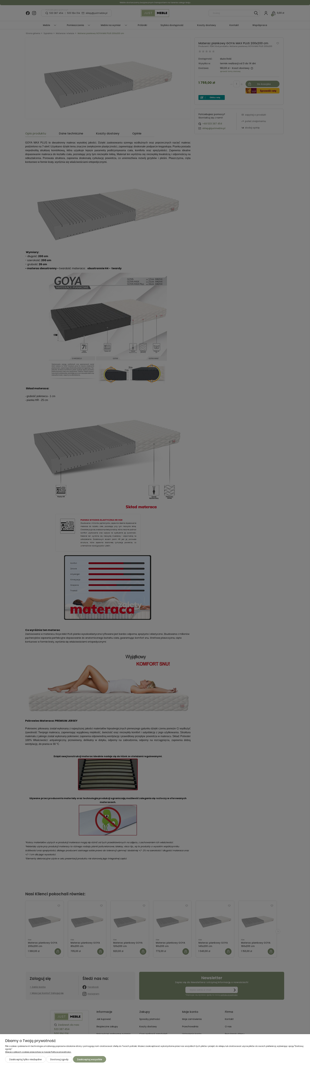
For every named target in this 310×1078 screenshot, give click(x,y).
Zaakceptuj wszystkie (89, 1059)
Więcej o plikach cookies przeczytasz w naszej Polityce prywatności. (38, 1052)
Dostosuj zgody (59, 1059)
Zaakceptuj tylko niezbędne (25, 1059)
